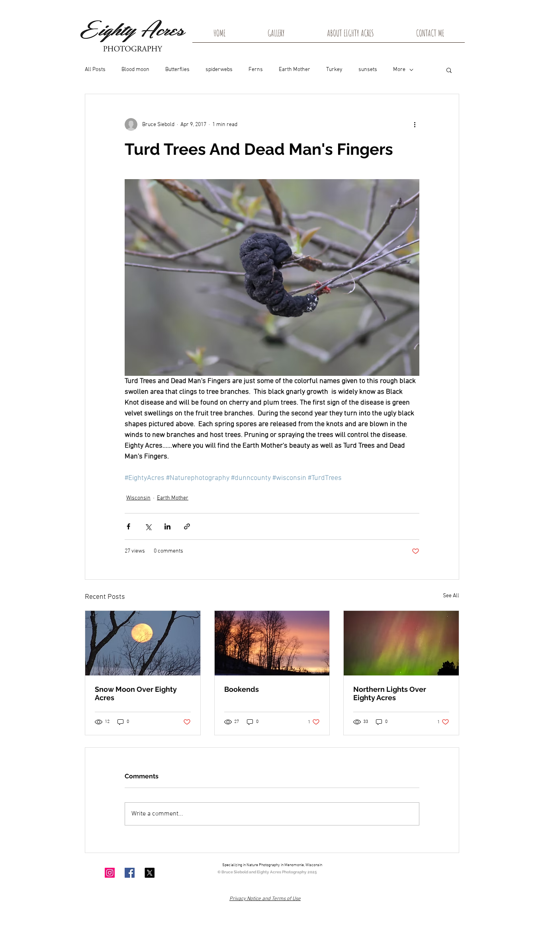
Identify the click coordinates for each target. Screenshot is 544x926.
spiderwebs (219, 69)
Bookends (241, 689)
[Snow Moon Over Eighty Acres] (142, 643)
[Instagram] (110, 873)
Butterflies (177, 69)
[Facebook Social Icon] (130, 873)
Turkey (334, 69)
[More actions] (414, 124)
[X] (150, 873)
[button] (449, 70)
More (399, 69)
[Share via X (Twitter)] (148, 526)
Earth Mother (294, 69)
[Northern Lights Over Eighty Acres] (401, 643)
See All (451, 595)
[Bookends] (272, 643)
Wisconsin (138, 498)
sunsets (367, 69)
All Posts (95, 69)
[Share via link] (187, 526)
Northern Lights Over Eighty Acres (389, 693)
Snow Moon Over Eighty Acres (136, 693)
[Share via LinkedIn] (167, 526)
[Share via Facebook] (128, 526)
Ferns (256, 69)
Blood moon (135, 69)
